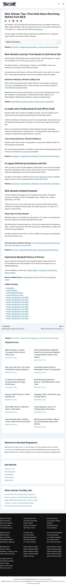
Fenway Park (43, 270)
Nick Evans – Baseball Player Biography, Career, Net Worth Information (34, 250)
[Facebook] (5, 21)
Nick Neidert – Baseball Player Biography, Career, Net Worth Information (35, 156)
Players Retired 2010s (30, 547)
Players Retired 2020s (7, 554)
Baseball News (9, 357)
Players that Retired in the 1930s (17, 318)
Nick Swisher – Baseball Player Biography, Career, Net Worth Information (35, 184)
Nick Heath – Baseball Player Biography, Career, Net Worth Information (35, 338)
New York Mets (5, 537)
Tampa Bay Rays (5, 525)
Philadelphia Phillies (6, 539)
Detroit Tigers (4, 563)
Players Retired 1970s (54, 547)
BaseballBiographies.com (19, 447)
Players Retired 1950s (54, 551)
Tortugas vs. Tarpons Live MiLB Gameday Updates (19, 503)
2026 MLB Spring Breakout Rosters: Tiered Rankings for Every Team (47, 382)
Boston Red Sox (5, 521)
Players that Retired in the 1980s (17, 307)
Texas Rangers (52, 528)
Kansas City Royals (6, 565)
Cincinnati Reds (28, 535)
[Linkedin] (17, 21)
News (15, 357)
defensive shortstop (46, 177)
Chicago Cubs (28, 532)
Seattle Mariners (52, 525)
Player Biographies (10, 472)
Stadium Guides (11, 290)
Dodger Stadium (10, 273)
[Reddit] (21, 21)
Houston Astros (52, 518)
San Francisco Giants (54, 542)
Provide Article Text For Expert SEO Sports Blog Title (20, 494)
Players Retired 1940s (54, 554)
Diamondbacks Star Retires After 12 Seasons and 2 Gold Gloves (32, 102)
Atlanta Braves (5, 532)
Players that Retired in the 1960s (17, 311)
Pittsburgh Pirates (29, 539)
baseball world (48, 233)
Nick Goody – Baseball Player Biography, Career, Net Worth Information (35, 47)
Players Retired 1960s (54, 549)
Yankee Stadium (32, 270)
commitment (26, 151)
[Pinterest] (13, 21)
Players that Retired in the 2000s (17, 302)
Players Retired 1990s (30, 551)
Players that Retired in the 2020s (17, 297)
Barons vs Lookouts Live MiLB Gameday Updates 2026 (21, 497)
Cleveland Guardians (7, 561)
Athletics (50, 523)
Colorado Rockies (53, 535)
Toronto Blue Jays (6, 528)
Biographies (10, 288)
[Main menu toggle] (59, 4)
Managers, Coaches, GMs (8, 551)
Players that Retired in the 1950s (17, 314)
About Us (40, 579)
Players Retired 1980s (30, 554)
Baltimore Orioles (6, 518)
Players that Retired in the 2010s (17, 300)
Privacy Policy (48, 579)
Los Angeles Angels (53, 521)
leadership (43, 206)
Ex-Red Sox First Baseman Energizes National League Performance (15, 382)
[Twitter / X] (9, 21)
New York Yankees (6, 523)
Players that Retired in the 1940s (17, 316)
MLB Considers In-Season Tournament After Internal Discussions (15, 352)
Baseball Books (9, 474)
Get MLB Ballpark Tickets (29, 277)
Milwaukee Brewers (30, 537)
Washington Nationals (7, 542)
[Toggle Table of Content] (57, 42)
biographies (8, 449)
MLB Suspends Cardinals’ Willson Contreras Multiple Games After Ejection (46, 421)
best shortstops (30, 61)
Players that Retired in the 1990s (17, 304)
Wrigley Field (52, 270)
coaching (37, 227)
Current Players (5, 549)
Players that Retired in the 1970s (17, 309)
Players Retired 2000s (30, 549)
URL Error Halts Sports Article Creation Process (18, 506)
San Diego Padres (53, 539)
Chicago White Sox (6, 558)
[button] (63, 4)
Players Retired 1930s (54, 556)
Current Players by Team (14, 295)
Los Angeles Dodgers (54, 537)
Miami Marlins (4, 535)
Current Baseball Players (14, 293)
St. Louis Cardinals (29, 542)
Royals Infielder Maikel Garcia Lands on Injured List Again (21, 500)
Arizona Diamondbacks (54, 532)
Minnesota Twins (6, 568)
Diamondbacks (38, 29)
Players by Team (9, 469)
